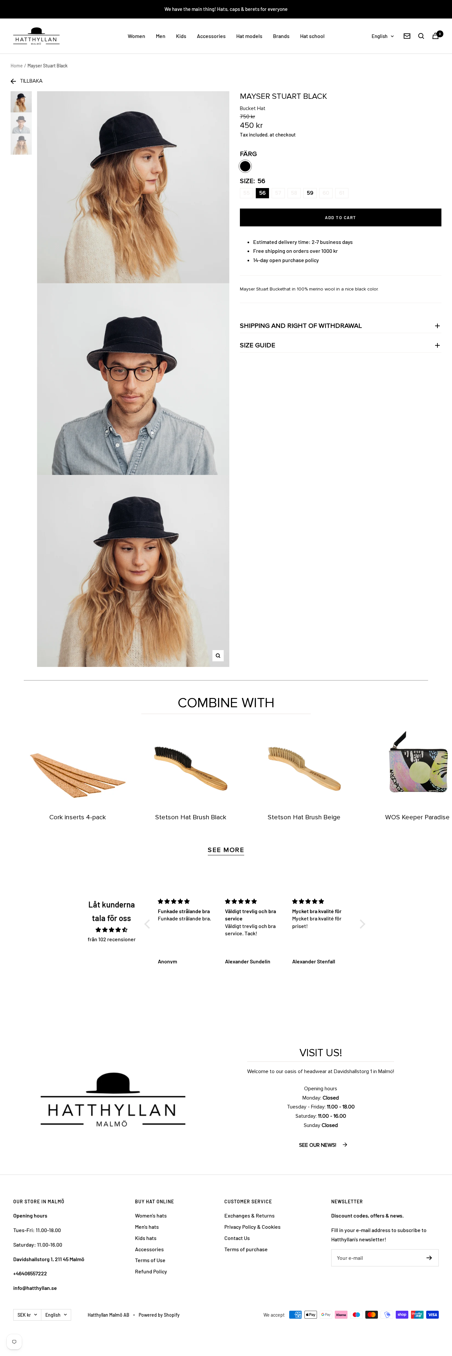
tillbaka (31, 81)
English (379, 36)
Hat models (249, 36)
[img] (111, 930)
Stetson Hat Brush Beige (304, 817)
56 (262, 193)
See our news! (318, 1145)
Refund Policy (151, 1271)
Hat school (312, 36)
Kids (181, 36)
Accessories (211, 36)
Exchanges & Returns (249, 1215)
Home (17, 65)
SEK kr (24, 1315)
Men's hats (147, 1226)
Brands (281, 36)
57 (278, 193)
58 (294, 193)
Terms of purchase (246, 1249)
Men (160, 36)
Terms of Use (150, 1260)
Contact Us (237, 1238)
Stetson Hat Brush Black (190, 817)
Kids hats (146, 1238)
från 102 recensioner (112, 939)
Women (136, 36)
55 (246, 193)
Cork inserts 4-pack (77, 817)
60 (326, 193)
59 (310, 193)
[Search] (421, 36)
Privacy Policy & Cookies (252, 1226)
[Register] (429, 1258)
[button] (149, 924)
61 (341, 193)
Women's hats (151, 1215)
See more (226, 850)
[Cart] (435, 36)
